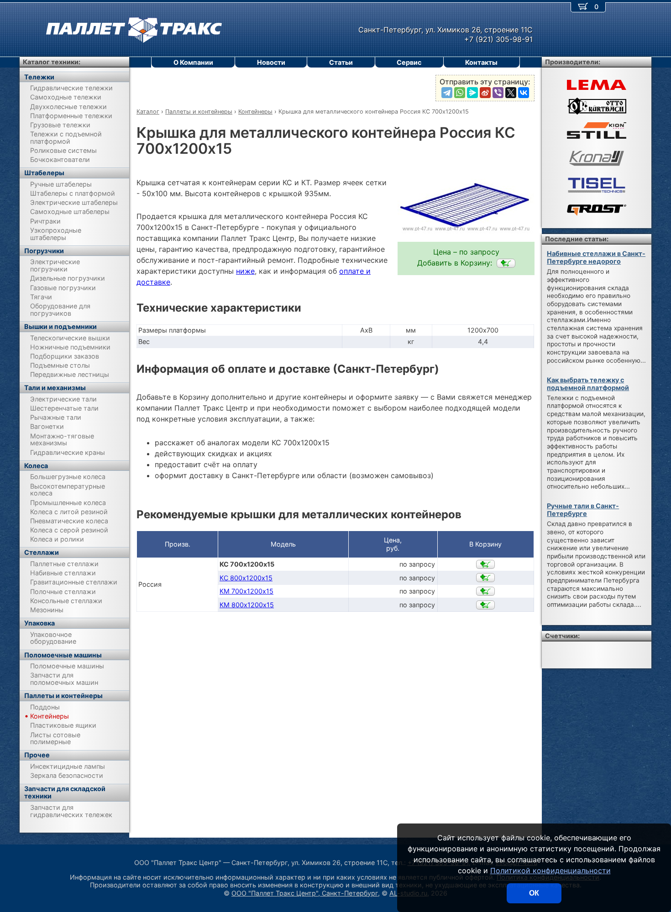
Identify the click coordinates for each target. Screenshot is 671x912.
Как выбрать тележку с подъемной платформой (588, 383)
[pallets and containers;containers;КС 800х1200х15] (485, 577)
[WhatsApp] (459, 92)
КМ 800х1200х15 (247, 605)
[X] (510, 92)
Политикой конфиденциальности (550, 870)
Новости (271, 62)
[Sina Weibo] (485, 92)
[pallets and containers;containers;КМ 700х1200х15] (485, 591)
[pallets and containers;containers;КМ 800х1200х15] (485, 605)
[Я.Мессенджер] (472, 92)
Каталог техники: (51, 62)
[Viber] (498, 92)
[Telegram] (446, 92)
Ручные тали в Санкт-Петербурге (583, 509)
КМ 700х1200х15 (246, 591)
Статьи (341, 62)
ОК (534, 893)
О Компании (193, 62)
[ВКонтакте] (523, 92)
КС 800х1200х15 (246, 578)
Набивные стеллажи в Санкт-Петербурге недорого (596, 257)
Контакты (481, 62)
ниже (245, 271)
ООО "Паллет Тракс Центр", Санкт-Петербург (304, 893)
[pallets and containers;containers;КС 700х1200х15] (506, 263)
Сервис (409, 62)
